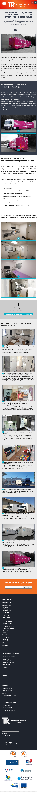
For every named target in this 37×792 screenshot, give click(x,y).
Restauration (5, 640)
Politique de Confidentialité (11, 744)
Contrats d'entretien (7, 690)
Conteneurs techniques (8, 625)
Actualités (5, 730)
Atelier (4, 642)
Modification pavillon (8, 662)
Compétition (5, 645)
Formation (5, 639)
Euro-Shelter (5, 709)
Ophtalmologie (6, 612)
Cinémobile (5, 631)
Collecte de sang (6, 605)
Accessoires (5, 659)
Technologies (5, 678)
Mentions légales (7, 742)
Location (4, 691)
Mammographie (6, 610)
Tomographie (6, 614)
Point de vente (6, 637)
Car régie (4, 636)
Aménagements (6, 664)
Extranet (5, 739)
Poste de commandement (9, 626)
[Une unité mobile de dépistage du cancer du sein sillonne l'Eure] (18, 43)
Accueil (4, 733)
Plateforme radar (7, 623)
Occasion (4, 693)
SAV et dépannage (7, 688)
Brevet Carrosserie (7, 707)
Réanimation (5, 618)
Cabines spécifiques (7, 666)
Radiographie (6, 609)
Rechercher (27, 587)
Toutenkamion (6, 705)
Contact (4, 737)
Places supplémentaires (8, 656)
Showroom (5, 634)
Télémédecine (6, 617)
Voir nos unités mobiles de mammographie (18, 314)
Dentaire (4, 604)
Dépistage (5, 607)
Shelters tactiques (7, 621)
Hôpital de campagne (8, 628)
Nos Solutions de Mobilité (9, 695)
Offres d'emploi (7, 735)
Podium (4, 632)
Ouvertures (5, 658)
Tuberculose (5, 615)
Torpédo (4, 667)
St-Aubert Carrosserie (8, 710)
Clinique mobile (6, 602)
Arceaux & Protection (8, 661)
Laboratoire (5, 644)
